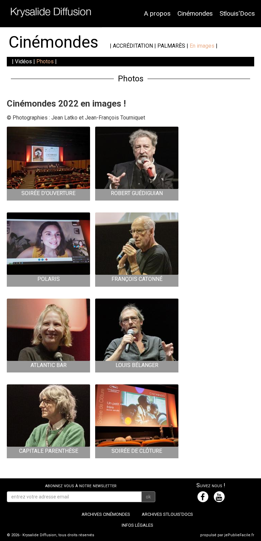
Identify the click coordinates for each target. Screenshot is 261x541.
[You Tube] (219, 496)
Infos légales (137, 525)
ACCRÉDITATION (133, 46)
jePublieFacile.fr (239, 535)
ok (148, 496)
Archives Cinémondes (106, 514)
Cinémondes (195, 13)
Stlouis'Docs (237, 13)
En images (202, 46)
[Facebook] (202, 496)
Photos (45, 61)
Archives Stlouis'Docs (167, 514)
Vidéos (23, 61)
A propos (157, 13)
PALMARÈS (171, 46)
